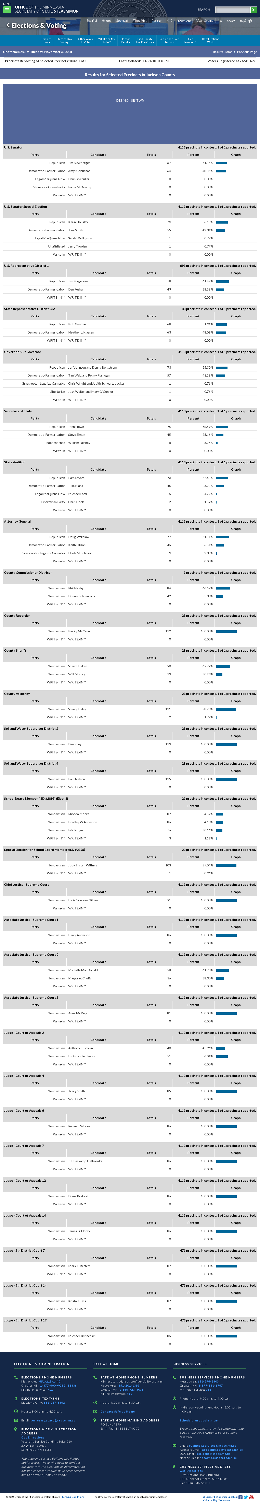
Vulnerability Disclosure (216, 1500)
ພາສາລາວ (184, 20)
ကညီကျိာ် (246, 20)
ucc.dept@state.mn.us (213, 1453)
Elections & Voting (39, 25)
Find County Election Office (145, 40)
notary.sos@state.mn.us (218, 1457)
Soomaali (122, 20)
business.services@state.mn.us (212, 1445)
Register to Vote (46, 40)
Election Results (125, 40)
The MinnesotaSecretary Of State (47, 9)
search (204, 9)
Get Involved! (190, 40)
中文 (170, 20)
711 (50, 1389)
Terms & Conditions (73, 1496)
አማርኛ (231, 20)
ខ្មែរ (220, 20)
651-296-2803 (208, 1381)
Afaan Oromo (204, 20)
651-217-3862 (54, 1402)
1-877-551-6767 (210, 1385)
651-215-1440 (49, 1381)
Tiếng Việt (140, 20)
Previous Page (247, 52)
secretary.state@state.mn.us (52, 1420)
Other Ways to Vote (85, 40)
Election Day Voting (64, 40)
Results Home (222, 52)
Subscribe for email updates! (221, 1496)
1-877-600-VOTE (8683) (58, 1385)
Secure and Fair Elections (169, 40)
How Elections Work (210, 40)
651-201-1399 (129, 1385)
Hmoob (107, 20)
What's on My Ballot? (106, 40)
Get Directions (32, 1437)
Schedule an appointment (199, 1420)
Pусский (157, 20)
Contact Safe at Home (118, 1411)
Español (92, 20)
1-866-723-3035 (131, 1389)
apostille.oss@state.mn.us (222, 1449)
